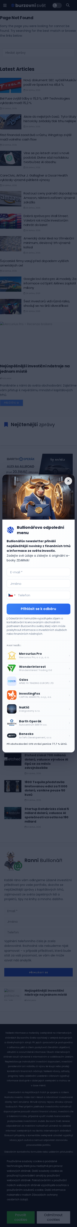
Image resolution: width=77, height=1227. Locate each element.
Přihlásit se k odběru (38, 608)
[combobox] (12, 595)
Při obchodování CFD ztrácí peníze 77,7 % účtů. (37, 744)
